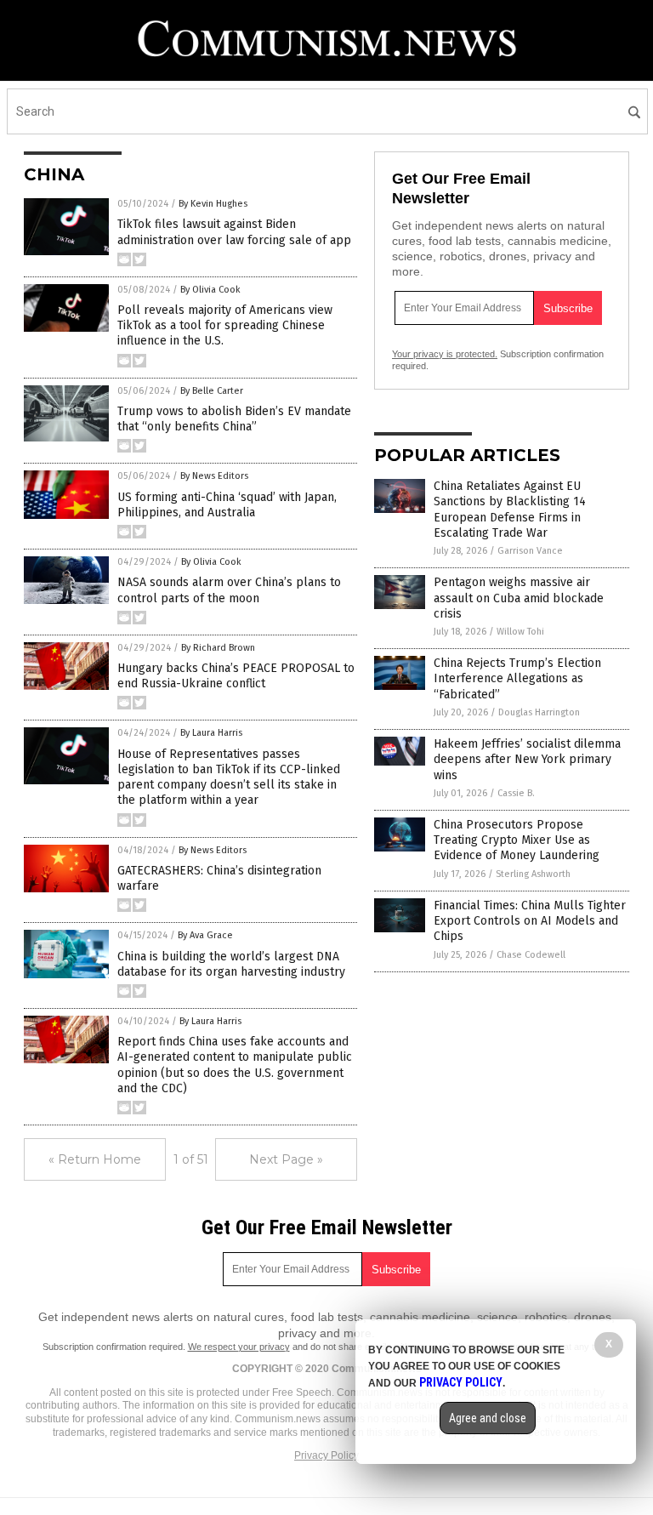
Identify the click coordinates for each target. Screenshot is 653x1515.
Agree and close (487, 1418)
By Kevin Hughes (213, 203)
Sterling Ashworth (533, 874)
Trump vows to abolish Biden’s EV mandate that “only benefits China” (234, 419)
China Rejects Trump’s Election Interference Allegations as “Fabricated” (517, 678)
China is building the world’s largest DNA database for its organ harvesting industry (231, 964)
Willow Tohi (520, 631)
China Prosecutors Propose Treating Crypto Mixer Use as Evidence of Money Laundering (516, 840)
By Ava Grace (205, 935)
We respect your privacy (239, 1346)
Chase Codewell (531, 954)
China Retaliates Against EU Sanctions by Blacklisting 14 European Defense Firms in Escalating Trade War (510, 509)
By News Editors (214, 475)
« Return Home (94, 1159)
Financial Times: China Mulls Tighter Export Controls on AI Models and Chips (530, 920)
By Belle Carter (211, 390)
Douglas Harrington (539, 712)
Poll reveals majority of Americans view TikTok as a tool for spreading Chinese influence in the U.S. (224, 325)
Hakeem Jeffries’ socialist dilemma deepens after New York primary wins (527, 759)
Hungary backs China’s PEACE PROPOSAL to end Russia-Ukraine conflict (236, 676)
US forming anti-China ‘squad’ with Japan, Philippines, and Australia (227, 505)
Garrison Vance (530, 550)
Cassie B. (516, 793)
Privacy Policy (326, 1455)
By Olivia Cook (210, 289)
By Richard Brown (218, 647)
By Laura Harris (211, 732)
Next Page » (286, 1159)
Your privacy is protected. (444, 354)
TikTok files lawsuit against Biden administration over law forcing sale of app (234, 232)
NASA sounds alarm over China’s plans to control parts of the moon (229, 590)
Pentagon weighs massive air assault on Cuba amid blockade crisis (519, 597)
